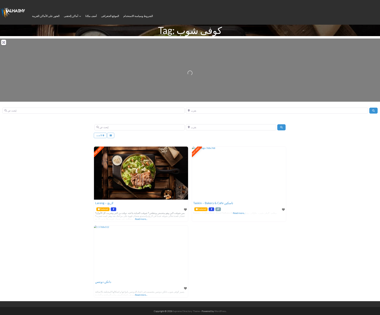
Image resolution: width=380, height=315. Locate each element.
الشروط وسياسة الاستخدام (138, 16)
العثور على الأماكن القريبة (46, 16)
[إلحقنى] (12, 12)
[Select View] (110, 135)
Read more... (141, 218)
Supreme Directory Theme (186, 311)
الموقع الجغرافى (110, 16)
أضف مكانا (91, 16)
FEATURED (98, 151)
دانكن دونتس (103, 281)
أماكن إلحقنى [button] (71, 16)
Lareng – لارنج (104, 203)
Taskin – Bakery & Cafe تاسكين (213, 203)
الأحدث (99, 135)
